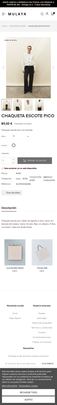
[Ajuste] (47, 14)
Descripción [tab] (8, 208)
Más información (9, 385)
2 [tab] (28, 279)
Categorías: (6, 179)
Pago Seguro (15, 318)
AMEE (18, 173)
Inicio (18, 179)
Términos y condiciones (41, 328)
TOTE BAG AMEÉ (42, 268)
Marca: (4, 173)
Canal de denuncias (42, 337)
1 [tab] (26, 279)
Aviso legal (42, 318)
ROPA (25, 179)
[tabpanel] (14, 258)
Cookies (41, 332)
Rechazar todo (28, 392)
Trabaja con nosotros (41, 342)
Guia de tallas (13, 193)
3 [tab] (31, 279)
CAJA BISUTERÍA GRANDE (14, 268)
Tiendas (41, 313)
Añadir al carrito (37, 161)
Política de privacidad (41, 323)
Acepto (29, 399)
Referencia (6, 184)
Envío (15, 313)
